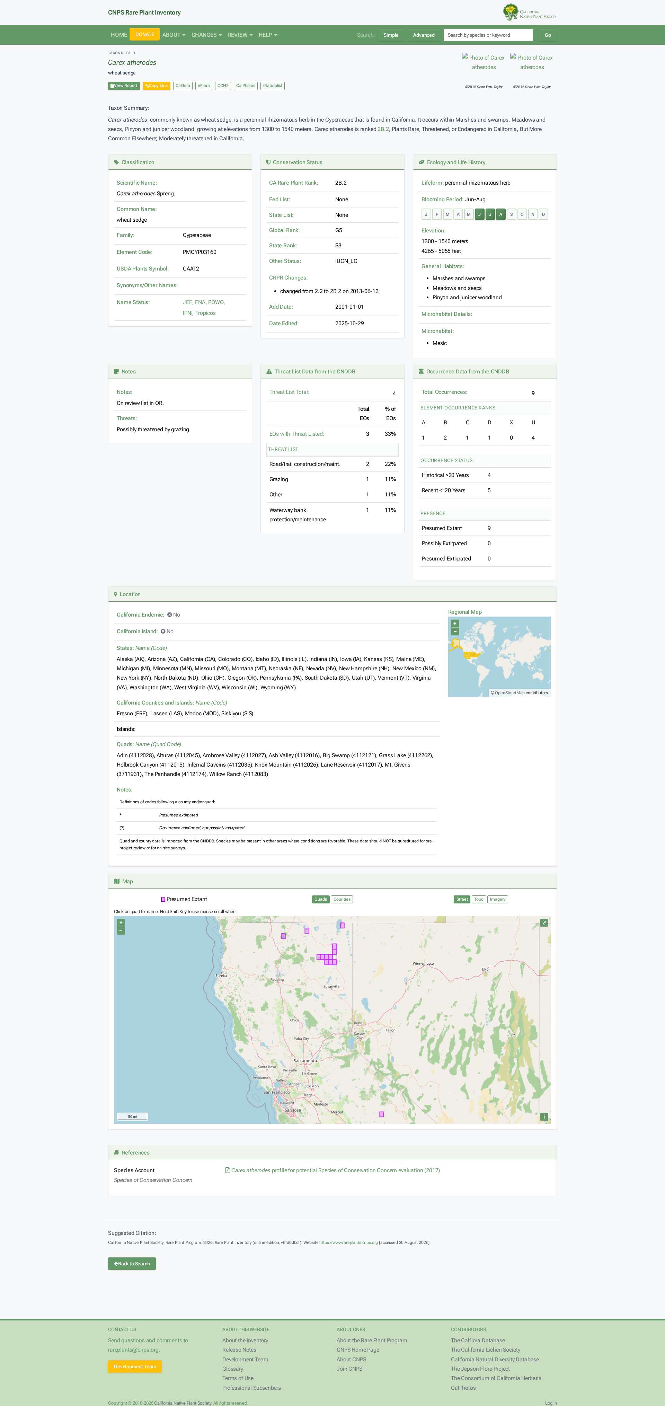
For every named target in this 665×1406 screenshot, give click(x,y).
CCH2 (223, 85)
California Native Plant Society (182, 1403)
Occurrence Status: (447, 460)
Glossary (232, 1368)
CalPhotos (245, 85)
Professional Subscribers (251, 1388)
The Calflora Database (478, 1340)
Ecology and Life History (455, 162)
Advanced (424, 35)
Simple (391, 35)
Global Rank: (284, 230)
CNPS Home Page (358, 1349)
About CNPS (351, 1359)
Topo (479, 899)
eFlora (204, 85)
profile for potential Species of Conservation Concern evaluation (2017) (335, 1170)
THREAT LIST (283, 449)
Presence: (433, 513)
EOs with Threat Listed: (297, 434)
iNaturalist (272, 85)
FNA (200, 302)
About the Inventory (245, 1340)
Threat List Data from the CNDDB (313, 371)
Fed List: (279, 199)
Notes (127, 371)
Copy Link (158, 85)
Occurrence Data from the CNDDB (466, 371)
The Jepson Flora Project (480, 1368)
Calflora (183, 85)
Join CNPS (349, 1368)
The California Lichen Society (485, 1349)
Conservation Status (296, 162)
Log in (551, 1403)
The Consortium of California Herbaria (496, 1378)
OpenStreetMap (510, 692)
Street (462, 899)
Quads (320, 899)
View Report (125, 85)
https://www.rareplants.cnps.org (348, 1242)
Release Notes (239, 1349)
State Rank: (283, 245)
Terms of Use (238, 1378)
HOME (119, 35)
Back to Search (134, 1263)
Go (548, 35)
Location (129, 594)
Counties (342, 899)
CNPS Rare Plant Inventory (144, 12)
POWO (215, 302)
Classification (136, 162)
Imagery (498, 899)
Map (126, 881)
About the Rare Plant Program (372, 1340)
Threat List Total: (289, 392)
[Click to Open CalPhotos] (484, 62)
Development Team (135, 1366)
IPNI (187, 313)
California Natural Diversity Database (495, 1359)
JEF (187, 302)
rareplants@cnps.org (133, 1349)
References (134, 1152)
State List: (281, 215)
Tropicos (205, 313)
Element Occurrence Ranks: (458, 407)
